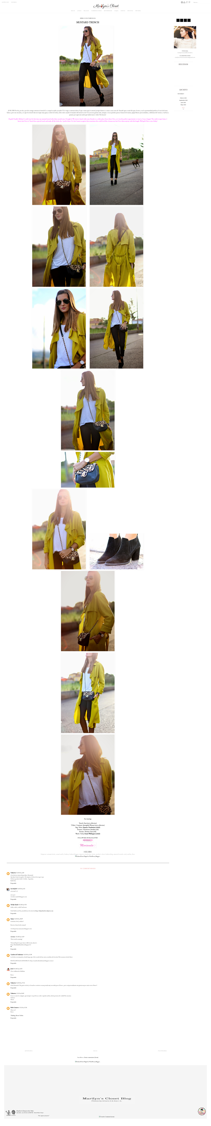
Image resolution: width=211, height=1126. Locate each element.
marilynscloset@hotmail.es (185, 52)
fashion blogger (74, 854)
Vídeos (123, 10)
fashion (66, 854)
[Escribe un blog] (86, 852)
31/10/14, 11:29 (20, 937)
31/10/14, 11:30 (27, 954)
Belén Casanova (15, 1007)
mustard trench (118, 854)
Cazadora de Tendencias (17, 954)
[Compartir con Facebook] (89, 852)
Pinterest (189, 2)
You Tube (184, 2)
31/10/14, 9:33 (23, 905)
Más (183, 107)
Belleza (86, 10)
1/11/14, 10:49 (20, 993)
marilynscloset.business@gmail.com (185, 57)
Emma (12, 919)
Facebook (187, 2)
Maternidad (108, 10)
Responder (13, 883)
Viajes (116, 10)
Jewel (12, 969)
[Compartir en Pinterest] (91, 852)
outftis (129, 854)
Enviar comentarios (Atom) (91, 1057)
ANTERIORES (29, 1051)
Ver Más (138, 10)
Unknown (13, 873)
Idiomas (14, 2)
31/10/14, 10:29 (18, 919)
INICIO (95, 1051)
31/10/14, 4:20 (20, 873)
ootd (125, 854)
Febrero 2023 (183, 98)
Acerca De (5, 2)
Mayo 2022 (183, 104)
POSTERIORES (162, 1051)
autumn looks (51, 854)
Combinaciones (96, 10)
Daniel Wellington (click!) (92, 834)
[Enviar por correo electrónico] (84, 852)
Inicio (73, 10)
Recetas (130, 10)
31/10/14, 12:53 (18, 969)
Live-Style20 (14, 889)
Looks (79, 10)
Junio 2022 (183, 102)
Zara (133, 854)
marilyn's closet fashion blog (104, 854)
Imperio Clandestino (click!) (91, 827)
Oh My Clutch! (14, 905)
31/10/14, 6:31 (21, 889)
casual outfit (60, 854)
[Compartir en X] (88, 852)
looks (93, 854)
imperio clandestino (85, 854)
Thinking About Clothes (17, 1015)
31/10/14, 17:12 (20, 983)
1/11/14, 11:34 (23, 1007)
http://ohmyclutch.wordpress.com (44, 911)
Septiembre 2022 (183, 100)
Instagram (182, 2)
